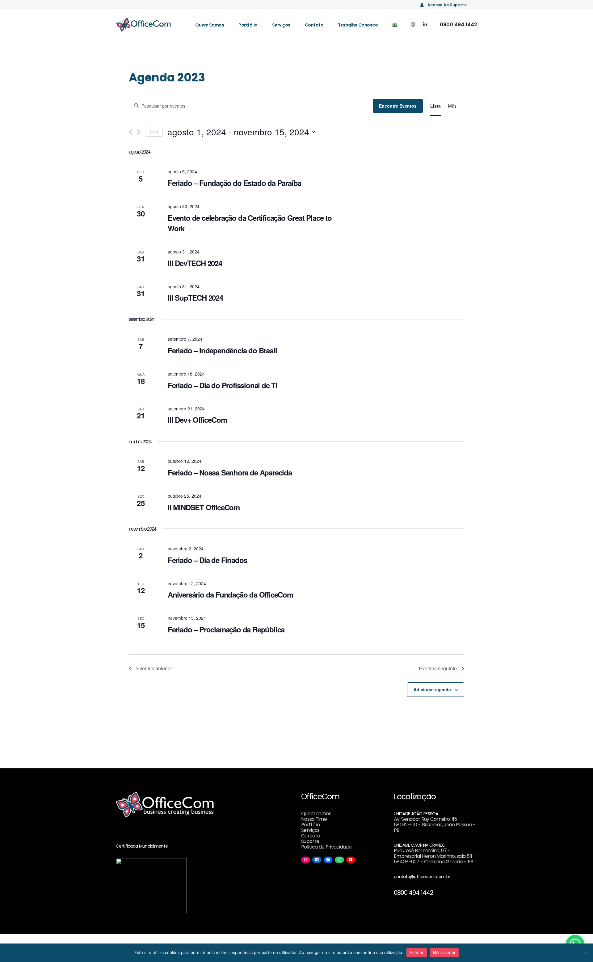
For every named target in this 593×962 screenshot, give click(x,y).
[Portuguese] (396, 25)
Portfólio (248, 25)
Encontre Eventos (398, 106)
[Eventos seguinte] (138, 132)
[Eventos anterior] (130, 132)
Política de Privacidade (326, 846)
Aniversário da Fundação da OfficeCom (230, 594)
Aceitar (417, 952)
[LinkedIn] (425, 24)
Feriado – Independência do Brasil (222, 350)
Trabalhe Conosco (358, 25)
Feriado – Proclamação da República (226, 629)
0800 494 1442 (458, 24)
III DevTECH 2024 (195, 263)
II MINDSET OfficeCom (204, 507)
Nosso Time (314, 819)
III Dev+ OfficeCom (197, 419)
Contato (314, 25)
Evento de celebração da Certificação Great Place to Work (250, 222)
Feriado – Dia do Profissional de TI (222, 385)
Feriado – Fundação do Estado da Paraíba (234, 183)
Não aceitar (444, 952)
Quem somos (316, 813)
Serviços (281, 25)
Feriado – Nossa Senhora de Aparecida (230, 472)
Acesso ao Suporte (447, 5)
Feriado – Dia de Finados (207, 560)
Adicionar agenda (432, 689)
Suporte (310, 841)
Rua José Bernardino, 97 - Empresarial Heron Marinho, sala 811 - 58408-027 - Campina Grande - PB (435, 856)
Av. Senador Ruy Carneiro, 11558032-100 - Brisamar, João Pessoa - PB (435, 825)
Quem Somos (209, 25)
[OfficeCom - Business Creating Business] (143, 24)
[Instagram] (413, 24)
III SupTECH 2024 (195, 297)
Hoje (154, 131)
